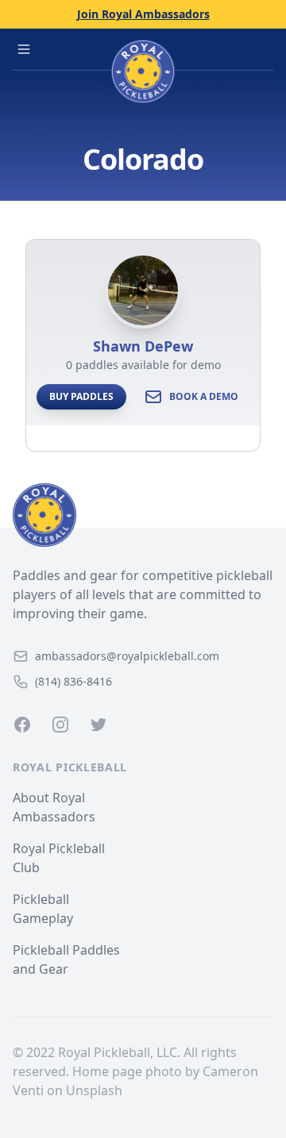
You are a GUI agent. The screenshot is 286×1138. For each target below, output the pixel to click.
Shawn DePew (143, 346)
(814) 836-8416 (73, 681)
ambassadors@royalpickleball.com (127, 655)
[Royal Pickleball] (143, 515)
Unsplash (94, 1090)
